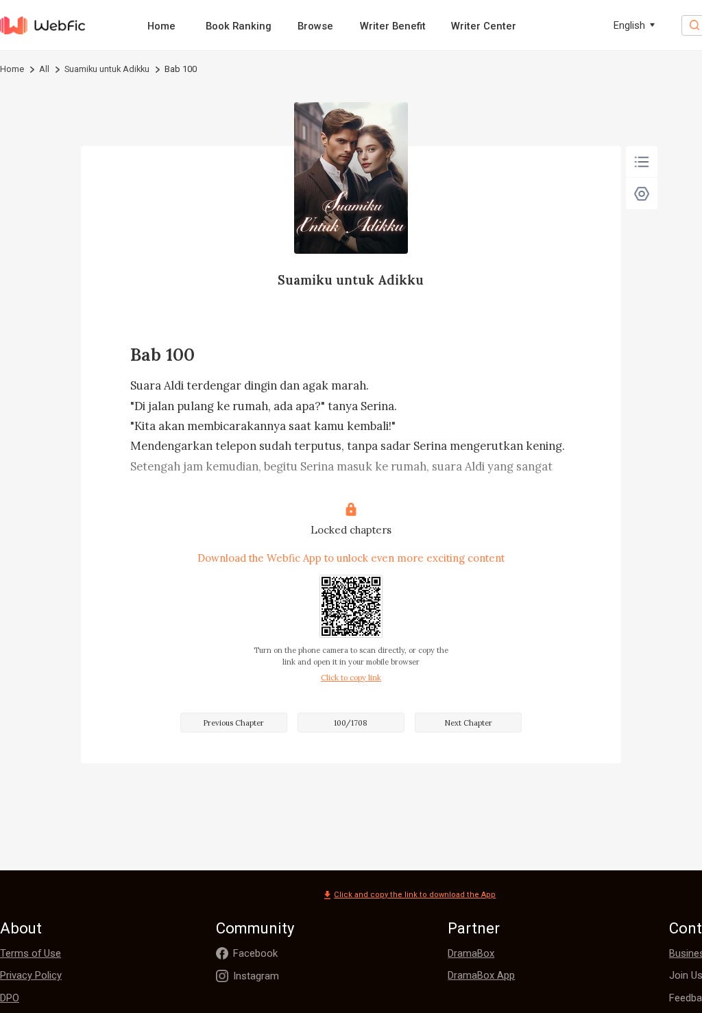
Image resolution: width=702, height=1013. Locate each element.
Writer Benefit (393, 26)
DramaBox (471, 953)
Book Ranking (238, 26)
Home (161, 26)
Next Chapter (468, 723)
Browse (315, 26)
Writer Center (483, 26)
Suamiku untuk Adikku (106, 69)
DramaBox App (481, 975)
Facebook (255, 953)
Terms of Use (30, 953)
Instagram (256, 976)
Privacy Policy (31, 975)
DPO (9, 998)
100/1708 (350, 723)
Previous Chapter (233, 723)
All (44, 69)
